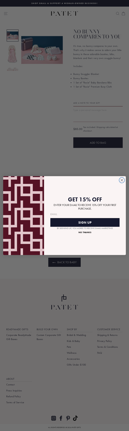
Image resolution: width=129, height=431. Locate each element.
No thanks (85, 232)
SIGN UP (85, 222)
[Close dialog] (122, 180)
